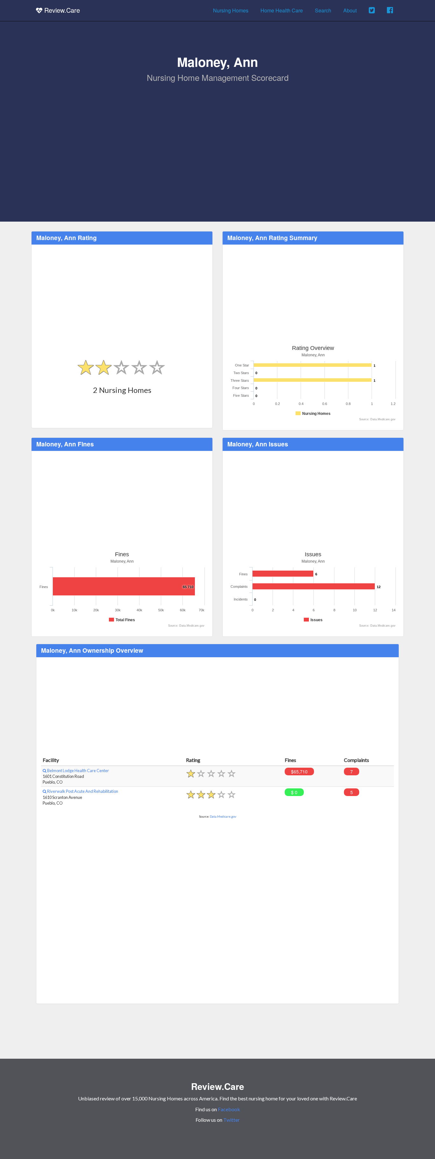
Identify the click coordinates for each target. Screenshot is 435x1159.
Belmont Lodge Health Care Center (77, 770)
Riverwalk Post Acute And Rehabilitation (82, 791)
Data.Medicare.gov (223, 816)
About (350, 10)
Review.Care (61, 10)
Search (323, 10)
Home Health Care (281, 10)
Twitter (231, 1120)
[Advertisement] (217, 130)
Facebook (229, 1109)
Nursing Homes (230, 10)
